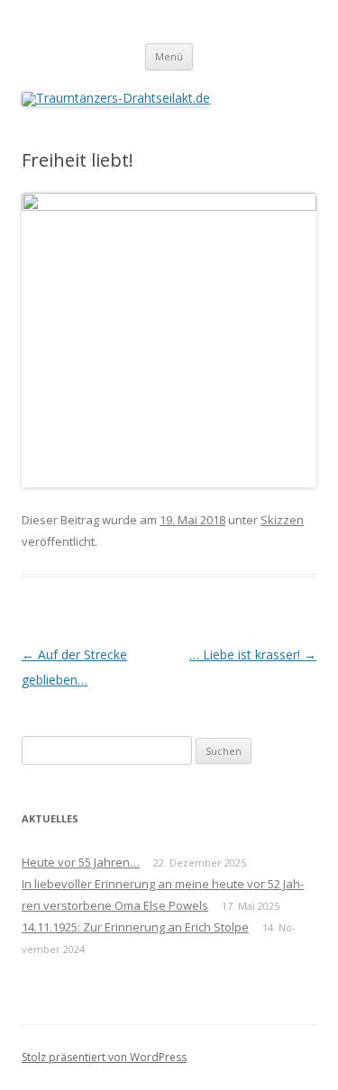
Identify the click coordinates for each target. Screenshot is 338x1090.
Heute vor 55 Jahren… (81, 862)
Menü (169, 56)
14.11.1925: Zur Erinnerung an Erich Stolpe (135, 927)
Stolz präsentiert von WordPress (104, 1057)
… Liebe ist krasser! (252, 654)
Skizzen (282, 520)
